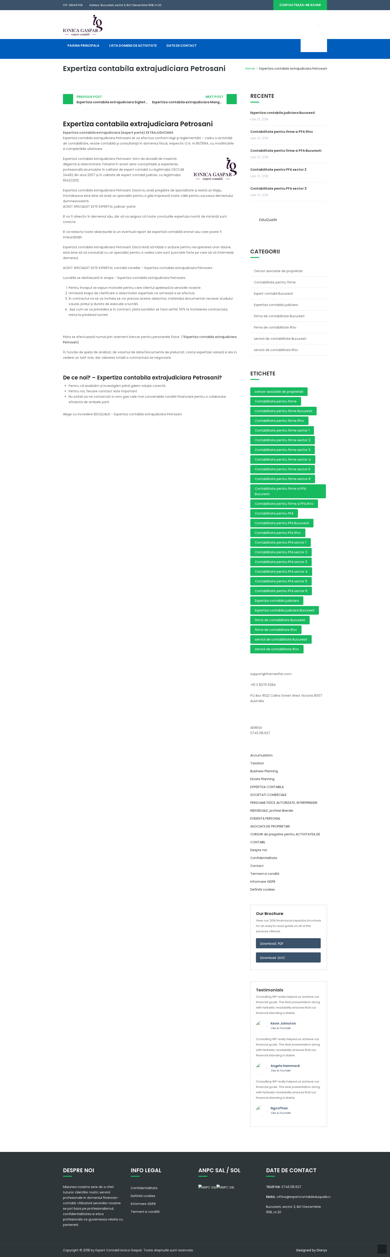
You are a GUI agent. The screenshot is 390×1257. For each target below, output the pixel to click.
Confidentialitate (263, 858)
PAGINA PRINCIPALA (83, 45)
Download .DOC (273, 958)
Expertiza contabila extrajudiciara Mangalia (189, 99)
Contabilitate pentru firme (275, 282)
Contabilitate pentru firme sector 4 (283, 459)
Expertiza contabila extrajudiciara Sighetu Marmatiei (113, 99)
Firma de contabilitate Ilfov (275, 327)
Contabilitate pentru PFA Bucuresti (282, 523)
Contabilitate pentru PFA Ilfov (278, 533)
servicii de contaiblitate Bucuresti (281, 639)
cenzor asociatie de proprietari (279, 391)
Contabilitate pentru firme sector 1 (282, 430)
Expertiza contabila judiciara (276, 305)
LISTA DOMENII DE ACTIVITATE (133, 45)
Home (250, 68)
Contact (257, 866)
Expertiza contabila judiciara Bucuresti (282, 112)
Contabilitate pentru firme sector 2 (282, 440)
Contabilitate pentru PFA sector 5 (281, 581)
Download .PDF (272, 943)
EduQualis (268, 219)
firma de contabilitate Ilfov (276, 629)
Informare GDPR (262, 881)
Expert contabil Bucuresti (273, 293)
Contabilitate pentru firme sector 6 (283, 479)
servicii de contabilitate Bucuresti (280, 338)
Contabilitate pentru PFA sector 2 (278, 169)
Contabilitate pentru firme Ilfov (279, 420)
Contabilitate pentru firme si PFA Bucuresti (285, 150)
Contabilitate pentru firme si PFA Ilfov (281, 131)
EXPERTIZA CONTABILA (267, 787)
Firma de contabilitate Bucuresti (279, 316)
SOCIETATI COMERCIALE (268, 795)
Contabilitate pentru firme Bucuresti (283, 411)
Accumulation (261, 755)
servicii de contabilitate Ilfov (276, 350)
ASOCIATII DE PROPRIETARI (270, 826)
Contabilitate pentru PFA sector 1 (280, 542)
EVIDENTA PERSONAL (265, 818)
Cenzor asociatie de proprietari (278, 271)
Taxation (257, 763)
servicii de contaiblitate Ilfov (277, 649)
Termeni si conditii (264, 873)
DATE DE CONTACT (182, 45)
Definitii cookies (262, 889)
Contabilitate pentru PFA (274, 513)
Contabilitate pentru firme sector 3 (282, 450)
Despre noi (258, 850)
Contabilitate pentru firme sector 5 (282, 469)
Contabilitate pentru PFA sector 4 (281, 571)
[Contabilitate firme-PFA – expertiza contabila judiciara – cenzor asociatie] (82, 25)
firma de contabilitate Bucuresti (280, 620)
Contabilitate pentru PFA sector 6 (281, 591)
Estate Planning (262, 779)
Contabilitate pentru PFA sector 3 (278, 188)
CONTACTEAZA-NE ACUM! (300, 5)
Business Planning (264, 771)
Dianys (322, 1250)
